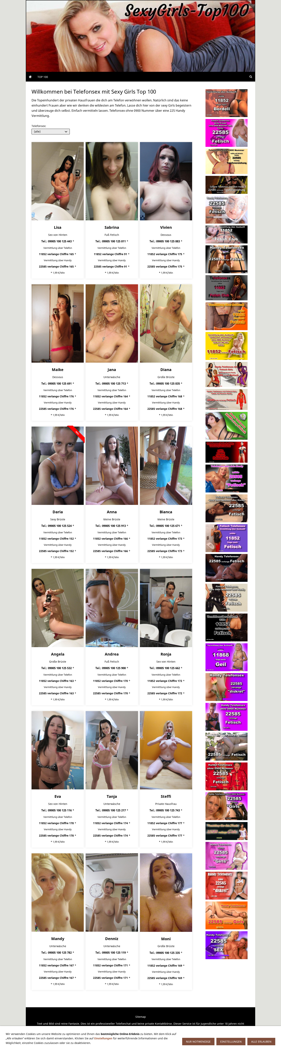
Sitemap (140, 1017)
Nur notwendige (198, 1041)
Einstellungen (103, 1038)
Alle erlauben (261, 1041)
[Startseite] (30, 77)
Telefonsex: (39, 126)
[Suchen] (250, 77)
